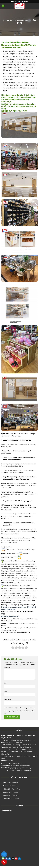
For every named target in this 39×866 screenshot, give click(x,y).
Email (5, 691)
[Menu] (3, 5)
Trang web (7, 699)
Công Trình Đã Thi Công (19, 18)
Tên (5, 683)
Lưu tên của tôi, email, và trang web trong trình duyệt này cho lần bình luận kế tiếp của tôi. (19, 710)
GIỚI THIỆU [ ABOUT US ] (10, 616)
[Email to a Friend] (12, 858)
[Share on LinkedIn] (19, 858)
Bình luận (7, 667)
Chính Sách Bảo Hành (11, 795)
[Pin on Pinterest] (16, 858)
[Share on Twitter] (9, 858)
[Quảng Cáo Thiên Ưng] (19, 6)
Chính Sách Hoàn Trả (10, 792)
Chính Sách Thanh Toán (11, 789)
